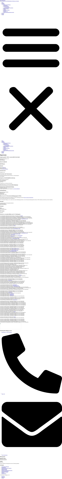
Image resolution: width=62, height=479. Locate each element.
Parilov (15, 225)
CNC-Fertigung (7, 145)
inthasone (21, 215)
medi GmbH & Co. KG (15, 285)
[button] (31, 78)
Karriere (3, 152)
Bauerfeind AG (13, 234)
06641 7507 (4, 167)
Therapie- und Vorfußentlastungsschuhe (8, 12)
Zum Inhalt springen (2, 0)
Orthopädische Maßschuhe (7, 4)
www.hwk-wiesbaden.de (16, 188)
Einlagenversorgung (6, 6)
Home (2, 2)
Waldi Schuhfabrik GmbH (16, 228)
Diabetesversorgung (6, 8)
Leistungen (3, 142)
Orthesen (4, 9)
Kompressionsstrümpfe (6, 148)
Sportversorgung (5, 11)
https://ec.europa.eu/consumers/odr (28, 197)
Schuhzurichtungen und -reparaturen (8, 7)
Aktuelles (3, 3)
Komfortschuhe (5, 5)
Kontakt (3, 14)
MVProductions (20, 235)
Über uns (3, 13)
